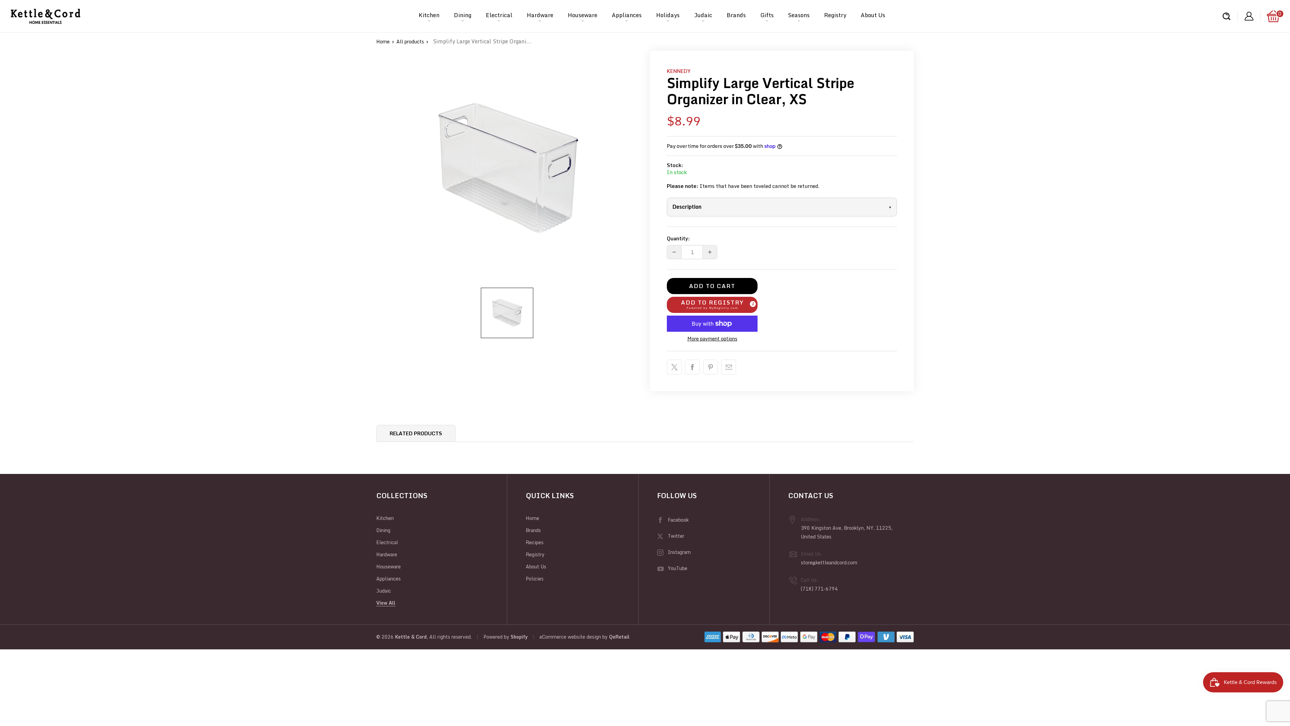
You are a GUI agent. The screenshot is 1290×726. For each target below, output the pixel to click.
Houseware (582, 14)
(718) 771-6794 (819, 589)
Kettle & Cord (411, 637)
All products (410, 41)
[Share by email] (728, 367)
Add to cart (712, 285)
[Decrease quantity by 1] (674, 252)
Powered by (497, 637)
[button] (712, 305)
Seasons (799, 14)
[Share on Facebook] (692, 367)
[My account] (1249, 16)
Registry (835, 14)
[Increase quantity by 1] (710, 252)
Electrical (499, 14)
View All (385, 603)
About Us (873, 14)
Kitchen (429, 14)
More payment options (712, 338)
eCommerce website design (570, 637)
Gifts (767, 14)
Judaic (703, 14)
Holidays (668, 14)
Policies (535, 578)
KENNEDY (679, 71)
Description (782, 206)
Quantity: (678, 238)
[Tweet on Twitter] (674, 367)
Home (383, 41)
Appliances (627, 14)
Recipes (535, 542)
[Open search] (1226, 16)
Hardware (540, 14)
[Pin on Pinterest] (710, 367)
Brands (736, 14)
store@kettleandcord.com (829, 562)
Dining (462, 14)
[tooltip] (753, 304)
